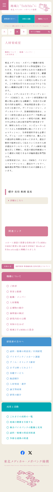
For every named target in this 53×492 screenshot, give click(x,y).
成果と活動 (26, 19)
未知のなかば (17, 324)
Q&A (23, 26)
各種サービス (17, 373)
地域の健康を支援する (21, 422)
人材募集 (14, 302)
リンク (29, 26)
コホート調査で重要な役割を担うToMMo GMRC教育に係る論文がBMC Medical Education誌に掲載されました (25, 246)
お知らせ (8, 266)
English (46, 26)
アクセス (7, 26)
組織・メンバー (26, 52)
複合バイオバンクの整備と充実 (26, 427)
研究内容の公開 (18, 319)
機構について (43, 19)
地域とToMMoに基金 (22, 330)
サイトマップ (37, 26)
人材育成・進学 (18, 384)
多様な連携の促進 (19, 438)
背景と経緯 (15, 292)
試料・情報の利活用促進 (22, 433)
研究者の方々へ (9, 19)
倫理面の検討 (17, 313)
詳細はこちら (16, 201)
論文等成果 (15, 389)
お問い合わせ (16, 26)
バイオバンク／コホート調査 (25, 357)
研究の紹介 (15, 395)
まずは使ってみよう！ (21, 368)
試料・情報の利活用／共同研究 (26, 351)
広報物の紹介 (17, 308)
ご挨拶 (13, 286)
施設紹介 (14, 379)
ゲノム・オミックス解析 (22, 362)
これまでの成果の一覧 (21, 417)
